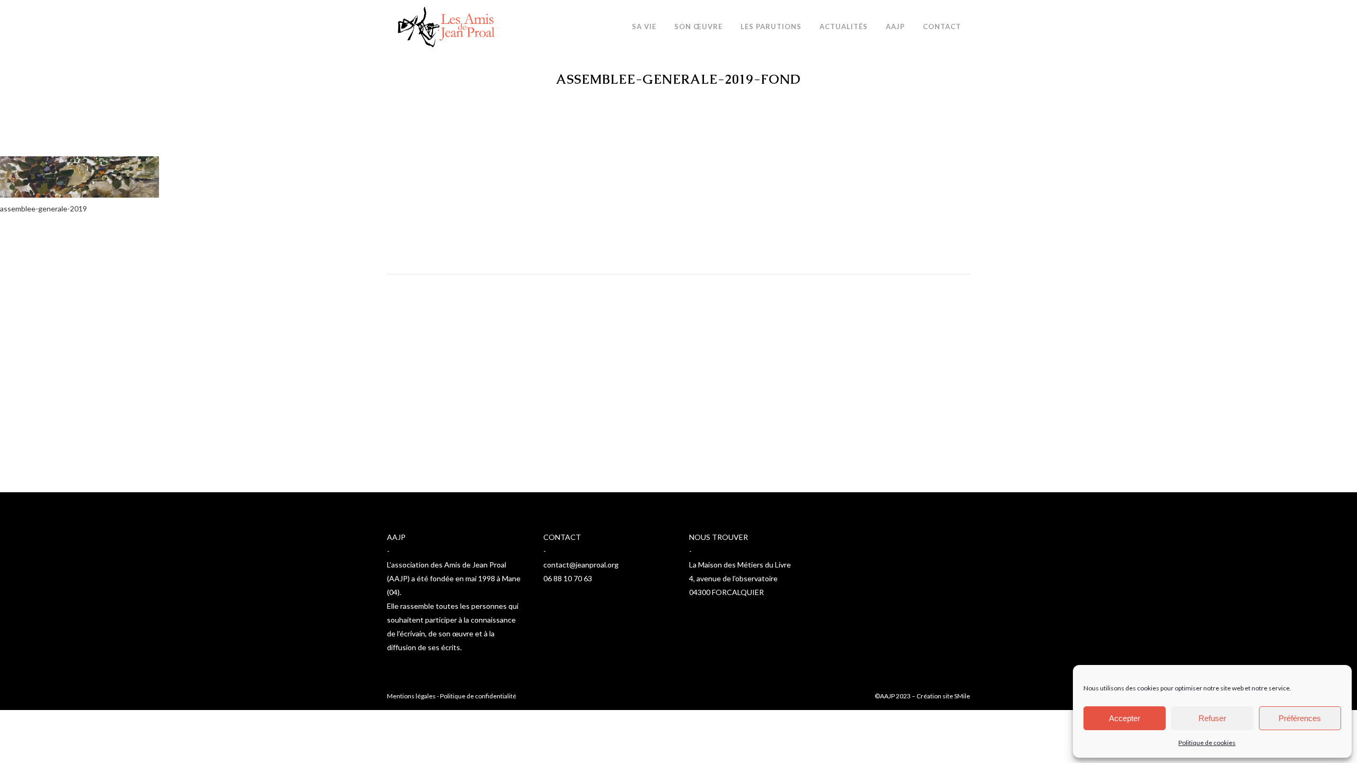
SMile (962, 696)
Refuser (1212, 718)
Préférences (1300, 718)
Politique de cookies (1207, 743)
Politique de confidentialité (478, 696)
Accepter (1124, 718)
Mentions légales (411, 696)
